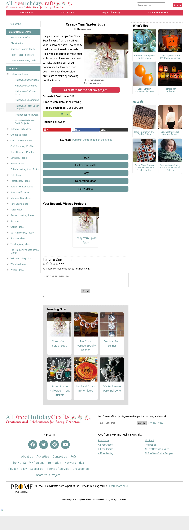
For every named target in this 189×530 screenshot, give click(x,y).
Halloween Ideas (19, 74)
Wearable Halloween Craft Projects (25, 122)
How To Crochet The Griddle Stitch (144, 133)
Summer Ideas (18, 238)
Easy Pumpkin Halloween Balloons (144, 90)
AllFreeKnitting (105, 449)
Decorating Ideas (85, 181)
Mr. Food (149, 440)
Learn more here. (118, 486)
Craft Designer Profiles (22, 152)
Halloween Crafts (85, 165)
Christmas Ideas (18, 134)
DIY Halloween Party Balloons (112, 388)
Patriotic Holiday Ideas (22, 215)
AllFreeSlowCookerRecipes (159, 453)
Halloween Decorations (27, 100)
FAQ (73, 456)
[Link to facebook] (32, 444)
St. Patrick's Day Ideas (22, 232)
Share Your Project (48, 475)
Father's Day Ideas (20, 180)
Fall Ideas (15, 175)
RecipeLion (151, 444)
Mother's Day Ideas (20, 198)
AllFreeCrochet (105, 444)
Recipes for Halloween (27, 114)
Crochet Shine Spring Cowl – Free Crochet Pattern (170, 168)
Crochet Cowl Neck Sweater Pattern (170, 133)
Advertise (42, 456)
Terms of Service (58, 469)
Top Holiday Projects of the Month (24, 251)
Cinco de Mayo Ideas (21, 140)
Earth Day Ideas (18, 157)
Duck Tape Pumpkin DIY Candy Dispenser (170, 56)
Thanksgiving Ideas (20, 244)
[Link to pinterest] (54, 444)
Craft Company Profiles (22, 146)
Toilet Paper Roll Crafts (22, 54)
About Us (27, 456)
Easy (86, 173)
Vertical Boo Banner (111, 343)
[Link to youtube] (65, 444)
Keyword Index (74, 462)
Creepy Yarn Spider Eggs (85, 240)
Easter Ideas (17, 163)
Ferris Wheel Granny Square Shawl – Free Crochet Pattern (144, 168)
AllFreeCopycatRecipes (157, 449)
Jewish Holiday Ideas (21, 186)
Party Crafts (85, 188)
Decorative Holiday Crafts (23, 60)
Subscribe (15, 24)
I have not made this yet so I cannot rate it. (68, 268)
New (136, 102)
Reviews (14, 221)
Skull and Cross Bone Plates (85, 388)
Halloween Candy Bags (27, 80)
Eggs (86, 157)
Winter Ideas (17, 270)
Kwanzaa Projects (19, 192)
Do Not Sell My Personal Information (37, 462)
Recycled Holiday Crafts (22, 49)
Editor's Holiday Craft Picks (24, 169)
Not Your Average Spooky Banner (85, 346)
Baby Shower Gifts (20, 37)
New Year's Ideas (19, 203)
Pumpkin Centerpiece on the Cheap (92, 139)
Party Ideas (16, 209)
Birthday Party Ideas (20, 129)
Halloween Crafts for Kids (25, 93)
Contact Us (60, 456)
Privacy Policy (17, 469)
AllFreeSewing (105, 453)
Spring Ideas (17, 227)
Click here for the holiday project (85, 90)
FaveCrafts (103, 440)
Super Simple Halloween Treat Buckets (59, 391)
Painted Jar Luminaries (170, 90)
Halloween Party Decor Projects (27, 107)
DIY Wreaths (16, 43)
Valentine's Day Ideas (21, 258)
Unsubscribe (81, 469)
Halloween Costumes (26, 85)
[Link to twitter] (43, 444)
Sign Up (141, 423)
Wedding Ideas (18, 264)
